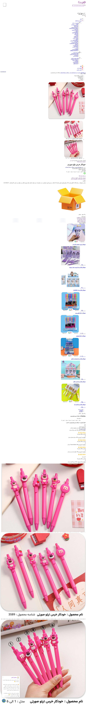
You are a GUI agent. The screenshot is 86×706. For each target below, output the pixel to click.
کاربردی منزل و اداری (74, 54)
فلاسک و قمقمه (75, 49)
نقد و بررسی (80, 409)
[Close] (4, 4)
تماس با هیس (79, 69)
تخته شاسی (76, 46)
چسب (77, 35)
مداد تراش (76, 25)
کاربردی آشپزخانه (74, 53)
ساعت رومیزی (75, 46)
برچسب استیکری (75, 42)
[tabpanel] (43, 668)
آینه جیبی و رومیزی (74, 59)
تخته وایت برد (75, 45)
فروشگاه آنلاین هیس (81, 72)
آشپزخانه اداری (76, 52)
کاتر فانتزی (76, 36)
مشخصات (81, 410)
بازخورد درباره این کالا (81, 161)
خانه (81, 19)
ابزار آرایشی (75, 63)
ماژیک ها (76, 29)
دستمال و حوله (75, 60)
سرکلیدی (76, 48)
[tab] (42, 409)
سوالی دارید (79, 68)
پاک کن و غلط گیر (74, 24)
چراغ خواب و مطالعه (74, 50)
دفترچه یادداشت (75, 30)
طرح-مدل (83, 168)
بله (72, 160)
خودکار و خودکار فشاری (73, 28)
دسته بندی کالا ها (78, 20)
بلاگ (81, 66)
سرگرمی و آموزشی (74, 40)
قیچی (77, 38)
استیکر (76, 30)
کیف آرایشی (75, 62)
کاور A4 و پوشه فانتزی (74, 43)
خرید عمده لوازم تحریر (73, 72)
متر (77, 47)
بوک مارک (76, 37)
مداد (77, 23)
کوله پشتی (76, 34)
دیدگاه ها (81, 411)
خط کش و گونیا (75, 32)
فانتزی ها (76, 41)
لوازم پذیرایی (75, 56)
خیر (70, 160)
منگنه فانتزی (75, 39)
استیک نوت (76, 31)
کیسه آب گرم (75, 61)
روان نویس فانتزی (74, 27)
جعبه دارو (76, 55)
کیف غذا (76, 33)
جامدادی (76, 44)
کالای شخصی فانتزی (75, 58)
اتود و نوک (76, 26)
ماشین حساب (75, 38)
